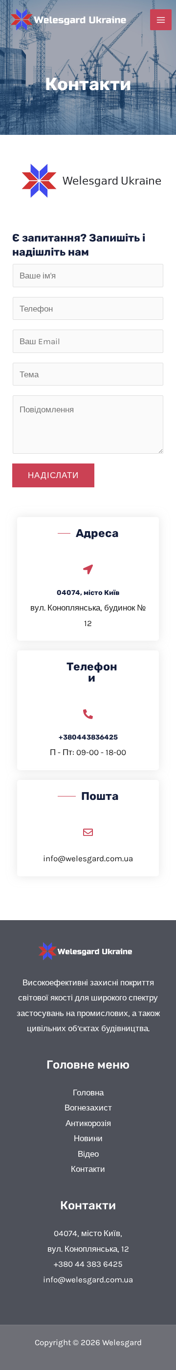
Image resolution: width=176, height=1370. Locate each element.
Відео (88, 1154)
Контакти (88, 1169)
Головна (88, 1092)
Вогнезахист (88, 1107)
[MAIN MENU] (161, 20)
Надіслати (53, 475)
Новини (88, 1138)
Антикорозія (88, 1123)
